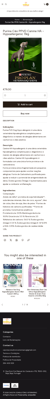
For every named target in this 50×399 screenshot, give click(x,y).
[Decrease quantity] (5, 95)
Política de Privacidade (12, 360)
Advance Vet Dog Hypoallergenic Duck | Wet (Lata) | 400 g (13, 292)
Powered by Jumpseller (27, 395)
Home (17, 20)
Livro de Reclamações (11, 340)
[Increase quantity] (45, 95)
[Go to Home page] (26, 4)
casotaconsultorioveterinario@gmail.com (19, 350)
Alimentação (28, 20)
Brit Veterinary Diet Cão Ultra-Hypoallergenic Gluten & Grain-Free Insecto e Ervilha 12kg (37, 293)
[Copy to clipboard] (28, 240)
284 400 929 (8, 363)
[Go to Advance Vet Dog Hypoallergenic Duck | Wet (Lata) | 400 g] (12, 275)
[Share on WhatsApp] (17, 240)
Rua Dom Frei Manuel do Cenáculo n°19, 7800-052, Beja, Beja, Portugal (26, 372)
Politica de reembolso (11, 356)
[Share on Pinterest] (23, 240)
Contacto (7, 336)
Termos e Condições (11, 353)
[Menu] (2, 4)
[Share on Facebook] (5, 240)
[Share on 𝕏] (11, 240)
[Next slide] (47, 304)
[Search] (6, 4)
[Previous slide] (2, 304)
